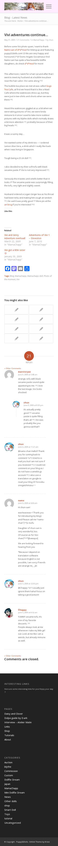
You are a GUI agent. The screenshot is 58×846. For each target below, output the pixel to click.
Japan (7, 783)
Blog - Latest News (15, 17)
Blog (12, 276)
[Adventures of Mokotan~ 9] (41, 338)
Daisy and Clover (13, 713)
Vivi (17, 279)
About (7, 739)
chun (51, 40)
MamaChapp (38, 40)
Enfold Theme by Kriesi (39, 842)
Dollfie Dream (12, 779)
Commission (11, 771)
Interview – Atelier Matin (18, 722)
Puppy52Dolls (22, 842)
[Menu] (49, 6)
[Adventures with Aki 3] (16, 329)
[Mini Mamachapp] (16, 338)
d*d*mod (29, 63)
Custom (8, 775)
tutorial (8, 818)
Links (7, 726)
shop (7, 805)
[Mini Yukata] (41, 319)
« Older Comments (12, 368)
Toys (7, 814)
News (7, 796)
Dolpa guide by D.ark (15, 718)
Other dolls (10, 801)
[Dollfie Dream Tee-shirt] (41, 309)
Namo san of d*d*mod (15, 49)
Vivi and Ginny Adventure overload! (14, 236)
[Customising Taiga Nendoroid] (16, 309)
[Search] (41, 6)
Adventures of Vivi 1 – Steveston (39, 236)
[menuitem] (41, 6)
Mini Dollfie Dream (14, 792)
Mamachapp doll (35, 276)
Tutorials (9, 735)
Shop (7, 730)
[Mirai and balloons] (16, 319)
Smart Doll (10, 809)
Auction (8, 762)
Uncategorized (12, 822)
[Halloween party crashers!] (41, 329)
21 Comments (23, 40)
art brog (8, 204)
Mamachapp (20, 276)
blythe (7, 766)
